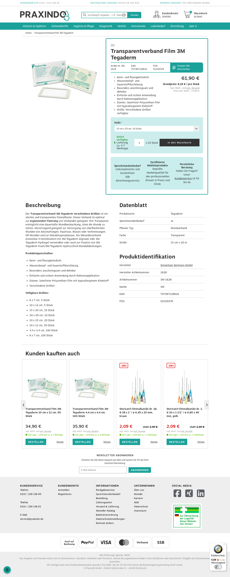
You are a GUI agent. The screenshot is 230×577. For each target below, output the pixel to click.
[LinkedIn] (201, 498)
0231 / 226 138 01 (30, 506)
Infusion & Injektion (34, 26)
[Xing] (189, 498)
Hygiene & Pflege (83, 26)
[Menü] (224, 545)
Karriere (138, 498)
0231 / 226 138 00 (49, 3)
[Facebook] (178, 498)
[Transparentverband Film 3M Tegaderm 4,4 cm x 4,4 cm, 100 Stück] (92, 387)
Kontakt (138, 494)
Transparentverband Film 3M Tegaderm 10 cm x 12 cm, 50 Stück (43, 412)
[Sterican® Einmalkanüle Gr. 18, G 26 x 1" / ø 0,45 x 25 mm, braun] (138, 387)
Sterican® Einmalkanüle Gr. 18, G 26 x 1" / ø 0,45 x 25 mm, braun (138, 412)
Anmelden (64, 490)
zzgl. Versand (192, 88)
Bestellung (102, 498)
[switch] (218, 567)
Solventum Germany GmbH (176, 265)
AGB (136, 502)
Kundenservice (183, 178)
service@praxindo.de (31, 519)
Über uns (139, 490)
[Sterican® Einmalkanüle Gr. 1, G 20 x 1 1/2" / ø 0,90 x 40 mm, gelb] (186, 387)
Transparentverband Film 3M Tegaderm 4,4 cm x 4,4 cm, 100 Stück (90, 412)
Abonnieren (140, 470)
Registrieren (65, 494)
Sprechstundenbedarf (108, 494)
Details (60, 442)
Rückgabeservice (105, 490)
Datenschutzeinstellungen (110, 519)
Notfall (122, 26)
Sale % (193, 26)
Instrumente (138, 26)
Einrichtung (177, 26)
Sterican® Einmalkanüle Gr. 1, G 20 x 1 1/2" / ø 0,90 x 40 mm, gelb (185, 412)
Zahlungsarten (104, 502)
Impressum (140, 510)
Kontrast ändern (105, 523)
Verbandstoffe (59, 26)
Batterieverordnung (107, 514)
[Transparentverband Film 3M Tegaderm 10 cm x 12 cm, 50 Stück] (45, 387)
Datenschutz (141, 506)
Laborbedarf (158, 26)
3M (112, 45)
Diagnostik (105, 26)
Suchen (134, 15)
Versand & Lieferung (107, 506)
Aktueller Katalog (105, 510)
